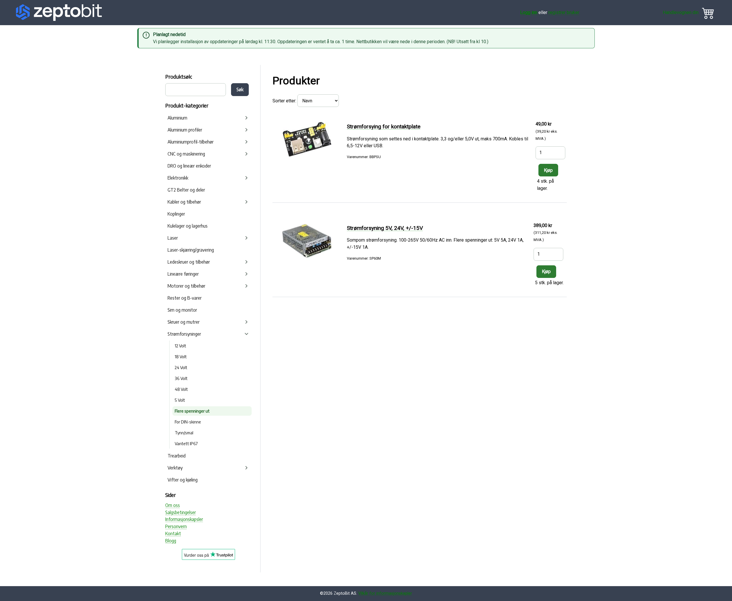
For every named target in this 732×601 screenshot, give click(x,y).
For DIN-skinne (188, 421)
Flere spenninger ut (192, 410)
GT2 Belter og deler (186, 190)
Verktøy (175, 468)
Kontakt (173, 533)
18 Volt (181, 356)
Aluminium (177, 118)
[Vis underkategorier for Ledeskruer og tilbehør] (246, 262)
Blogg (170, 541)
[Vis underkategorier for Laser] (246, 238)
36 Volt (181, 378)
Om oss (172, 505)
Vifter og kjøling (183, 480)
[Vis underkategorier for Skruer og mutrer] (246, 322)
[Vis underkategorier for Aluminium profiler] (246, 130)
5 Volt (180, 400)
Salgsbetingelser (180, 512)
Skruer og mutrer (184, 322)
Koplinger (176, 214)
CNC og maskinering (186, 154)
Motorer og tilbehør (186, 286)
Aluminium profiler (185, 130)
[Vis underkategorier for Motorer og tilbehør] (246, 286)
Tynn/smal (184, 432)
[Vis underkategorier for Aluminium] (246, 118)
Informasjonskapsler (184, 519)
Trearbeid (177, 456)
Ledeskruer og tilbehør (189, 262)
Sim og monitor (182, 310)
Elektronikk (178, 178)
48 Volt (181, 389)
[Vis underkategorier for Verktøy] (246, 468)
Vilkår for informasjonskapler (385, 593)
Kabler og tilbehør (184, 202)
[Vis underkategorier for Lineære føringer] (246, 274)
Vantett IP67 (186, 443)
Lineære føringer (183, 274)
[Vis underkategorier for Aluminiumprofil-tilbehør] (246, 142)
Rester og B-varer (185, 298)
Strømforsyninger (184, 334)
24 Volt (181, 367)
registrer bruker (563, 12)
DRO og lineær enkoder (189, 166)
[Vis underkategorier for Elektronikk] (246, 178)
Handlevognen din (681, 12)
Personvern (176, 526)
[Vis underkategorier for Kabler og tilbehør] (246, 202)
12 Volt (180, 345)
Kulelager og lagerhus (188, 226)
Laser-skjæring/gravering (191, 250)
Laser (173, 238)
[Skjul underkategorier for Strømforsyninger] (246, 334)
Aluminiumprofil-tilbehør (191, 142)
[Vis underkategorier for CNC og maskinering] (246, 154)
